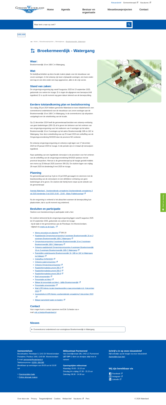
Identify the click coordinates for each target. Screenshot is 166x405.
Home (50, 9)
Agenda (65, 9)
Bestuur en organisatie (88, 11)
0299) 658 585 (38, 362)
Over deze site (23, 399)
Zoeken (129, 24)
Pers (87, 399)
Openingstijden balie (27, 374)
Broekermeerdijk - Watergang (75, 41)
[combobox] (79, 24)
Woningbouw (59, 41)
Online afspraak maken (28, 377)
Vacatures (145, 3)
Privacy (34, 399)
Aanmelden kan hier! (117, 357)
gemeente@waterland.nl (33, 359)
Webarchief (66, 399)
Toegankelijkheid (45, 399)
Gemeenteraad (129, 3)
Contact (143, 9)
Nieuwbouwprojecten (120, 9)
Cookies (57, 399)
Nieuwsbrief (116, 3)
